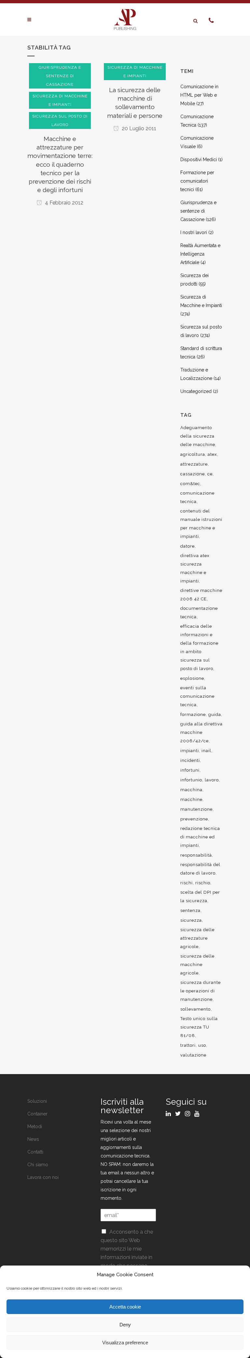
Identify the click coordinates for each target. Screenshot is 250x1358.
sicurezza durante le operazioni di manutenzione (200, 991)
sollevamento (195, 1009)
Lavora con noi (43, 1177)
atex (212, 454)
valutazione (193, 1055)
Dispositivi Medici (198, 159)
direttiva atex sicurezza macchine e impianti (195, 568)
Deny (125, 1324)
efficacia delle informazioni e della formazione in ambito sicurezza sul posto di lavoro (199, 647)
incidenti (190, 760)
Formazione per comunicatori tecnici (197, 181)
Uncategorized (196, 391)
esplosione (192, 678)
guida (214, 714)
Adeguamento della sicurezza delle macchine (197, 436)
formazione (193, 714)
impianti (189, 750)
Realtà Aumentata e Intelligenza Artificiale (200, 254)
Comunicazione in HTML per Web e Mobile (199, 95)
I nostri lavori (193, 232)
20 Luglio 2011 (138, 128)
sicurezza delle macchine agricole (197, 964)
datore (187, 546)
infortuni (190, 770)
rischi (186, 882)
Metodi (34, 1126)
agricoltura (192, 454)
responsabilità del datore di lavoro (200, 868)
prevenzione (194, 819)
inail (206, 750)
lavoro (212, 779)
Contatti (35, 1152)
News (33, 1139)
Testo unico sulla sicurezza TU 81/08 (199, 1027)
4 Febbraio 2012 (63, 203)
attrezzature (194, 464)
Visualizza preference (125, 1342)
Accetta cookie (125, 1306)
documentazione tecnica (199, 612)
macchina (191, 789)
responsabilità (196, 855)
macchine (191, 799)
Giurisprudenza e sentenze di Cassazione (198, 211)
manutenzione (196, 809)
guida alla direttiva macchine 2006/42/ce (201, 732)
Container (37, 1113)
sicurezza (191, 920)
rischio (202, 882)
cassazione (192, 473)
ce (210, 473)
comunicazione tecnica (197, 497)
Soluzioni (37, 1101)
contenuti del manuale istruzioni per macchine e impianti (201, 524)
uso (202, 1045)
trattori (188, 1045)
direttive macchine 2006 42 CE (201, 594)
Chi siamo (37, 1164)
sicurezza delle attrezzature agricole (197, 938)
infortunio (191, 779)
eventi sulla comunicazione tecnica (197, 696)
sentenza (190, 910)
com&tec (190, 483)
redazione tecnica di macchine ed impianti (200, 837)
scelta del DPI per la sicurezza (200, 896)
